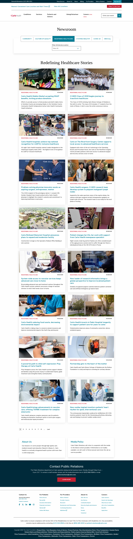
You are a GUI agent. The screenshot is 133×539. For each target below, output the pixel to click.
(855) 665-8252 (79, 523)
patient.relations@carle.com (97, 523)
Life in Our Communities (108, 505)
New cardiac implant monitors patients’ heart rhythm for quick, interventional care (89, 408)
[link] (42, 79)
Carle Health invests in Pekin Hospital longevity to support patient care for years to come (90, 323)
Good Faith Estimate (101, 532)
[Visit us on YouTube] (30, 504)
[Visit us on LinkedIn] (26, 504)
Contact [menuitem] (109, 1)
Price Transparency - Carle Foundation (27, 534)
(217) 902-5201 (89, 472)
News (82, 508)
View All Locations (61, 6)
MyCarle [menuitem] (116, 1)
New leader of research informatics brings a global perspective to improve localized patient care (90, 280)
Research (62, 502)
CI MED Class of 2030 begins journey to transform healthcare (87, 97)
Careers (87, 15)
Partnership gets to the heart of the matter (88, 364)
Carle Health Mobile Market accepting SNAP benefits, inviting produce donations (40, 97)
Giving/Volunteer (72, 14)
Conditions (27, 14)
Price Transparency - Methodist (48, 536)
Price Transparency (103, 530)
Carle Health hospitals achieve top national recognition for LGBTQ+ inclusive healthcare (40, 142)
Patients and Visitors (51, 15)
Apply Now (104, 510)
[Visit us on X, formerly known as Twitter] (23, 504)
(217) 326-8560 (58, 523)
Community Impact (86, 502)
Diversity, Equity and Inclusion (89, 505)
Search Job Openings (107, 500)
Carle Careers (105, 497)
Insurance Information (45, 502)
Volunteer (83, 513)
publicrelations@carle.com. (66, 475)
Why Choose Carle (106, 502)
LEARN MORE (66, 479)
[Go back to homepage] (15, 15)
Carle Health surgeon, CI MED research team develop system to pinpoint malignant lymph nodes (89, 189)
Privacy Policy (41, 530)
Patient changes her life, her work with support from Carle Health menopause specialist (90, 236)
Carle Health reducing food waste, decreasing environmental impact (40, 323)
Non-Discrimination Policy (87, 530)
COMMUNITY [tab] (27, 39)
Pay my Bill (42, 500)
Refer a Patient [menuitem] (100, 1)
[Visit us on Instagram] (33, 504)
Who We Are (84, 497)
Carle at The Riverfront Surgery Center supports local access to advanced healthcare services (90, 142)
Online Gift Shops (44, 510)
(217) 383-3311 (24, 498)
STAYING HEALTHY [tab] (83, 39)
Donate (83, 510)
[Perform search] (119, 15)
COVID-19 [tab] (97, 39)
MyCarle (42, 508)
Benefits (104, 508)
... (44, 429)
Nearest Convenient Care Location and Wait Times (29, 7)
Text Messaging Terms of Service (56, 530)
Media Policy (77, 441)
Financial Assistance (45, 505)
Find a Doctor (43, 497)
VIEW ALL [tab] (107, 39)
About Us (27, 441)
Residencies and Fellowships (68, 505)
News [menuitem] (76, 1)
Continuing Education (66, 508)
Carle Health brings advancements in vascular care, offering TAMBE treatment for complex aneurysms (40, 409)
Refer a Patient (64, 497)
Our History (84, 500)
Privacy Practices (73, 530)
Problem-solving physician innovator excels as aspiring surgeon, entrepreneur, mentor (40, 188)
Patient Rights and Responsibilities (59, 532)
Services (39, 14)
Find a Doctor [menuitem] (60, 1)
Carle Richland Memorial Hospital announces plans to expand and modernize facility (40, 236)
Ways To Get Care (114, 6)
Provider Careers (64, 500)
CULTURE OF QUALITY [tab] (43, 39)
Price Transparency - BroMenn (90, 534)
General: (21, 1)
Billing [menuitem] (82, 1)
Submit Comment (23, 501)
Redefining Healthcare (29, 92)
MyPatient (63, 510)
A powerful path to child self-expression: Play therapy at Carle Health (41, 365)
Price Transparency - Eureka (109, 534)
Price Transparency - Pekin (67, 536)
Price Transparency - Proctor (86, 536)
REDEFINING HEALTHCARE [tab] (63, 39)
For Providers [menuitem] (90, 1)
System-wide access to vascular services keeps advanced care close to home (41, 279)
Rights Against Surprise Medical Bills (82, 532)
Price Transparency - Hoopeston (50, 534)
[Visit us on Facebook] (19, 504)
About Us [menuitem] (69, 1)
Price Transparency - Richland (70, 534)
